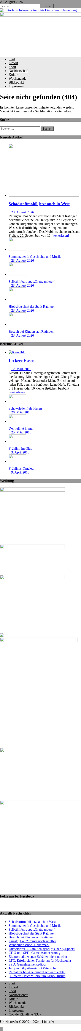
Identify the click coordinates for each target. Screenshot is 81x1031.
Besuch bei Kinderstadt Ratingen (31, 331)
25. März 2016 (21, 432)
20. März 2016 (21, 412)
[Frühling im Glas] (17, 441)
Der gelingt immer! (22, 428)
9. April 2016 (20, 472)
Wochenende (17, 78)
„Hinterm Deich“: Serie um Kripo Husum (37, 976)
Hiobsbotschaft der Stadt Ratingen (32, 306)
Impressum (16, 86)
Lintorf (13, 63)
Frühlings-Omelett (21, 468)
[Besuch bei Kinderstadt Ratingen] (17, 324)
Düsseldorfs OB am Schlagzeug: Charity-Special (42, 949)
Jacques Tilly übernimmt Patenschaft (33, 968)
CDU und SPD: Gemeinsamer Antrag (34, 953)
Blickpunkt (16, 82)
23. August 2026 (22, 212)
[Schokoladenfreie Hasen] (17, 401)
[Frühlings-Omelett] (17, 461)
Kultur (13, 74)
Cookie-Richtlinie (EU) (25, 1014)
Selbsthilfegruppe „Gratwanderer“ (32, 281)
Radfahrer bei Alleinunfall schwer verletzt (37, 972)
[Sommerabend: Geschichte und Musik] (17, 249)
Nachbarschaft (18, 71)
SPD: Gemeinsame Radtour (27, 964)
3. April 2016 (20, 452)
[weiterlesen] (60, 235)
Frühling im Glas (20, 448)
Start (12, 59)
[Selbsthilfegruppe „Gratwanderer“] (17, 274)
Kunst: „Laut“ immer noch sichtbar (32, 941)
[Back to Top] (1, 1029)
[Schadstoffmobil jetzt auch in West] (44, 195)
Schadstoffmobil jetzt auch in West (39, 204)
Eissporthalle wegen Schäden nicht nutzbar (38, 956)
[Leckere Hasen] (17, 352)
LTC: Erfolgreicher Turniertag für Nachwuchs (40, 960)
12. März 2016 (21, 369)
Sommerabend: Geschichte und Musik (35, 256)
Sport (12, 67)
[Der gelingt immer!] (17, 421)
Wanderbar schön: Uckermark (29, 945)
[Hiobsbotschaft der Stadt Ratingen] (17, 299)
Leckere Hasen (22, 360)
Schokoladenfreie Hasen (25, 408)
